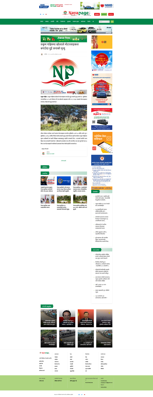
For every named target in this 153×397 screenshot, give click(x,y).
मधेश (71, 359)
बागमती (71, 362)
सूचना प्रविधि (88, 369)
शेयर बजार (87, 366)
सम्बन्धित (44, 173)
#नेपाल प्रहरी (63, 161)
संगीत (102, 362)
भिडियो (102, 369)
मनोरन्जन (83, 22)
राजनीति (52, 22)
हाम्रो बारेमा (41, 361)
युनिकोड (104, 14)
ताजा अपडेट (96, 250)
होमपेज (41, 22)
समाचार (47, 22)
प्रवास (56, 369)
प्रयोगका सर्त (41, 371)
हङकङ (97, 14)
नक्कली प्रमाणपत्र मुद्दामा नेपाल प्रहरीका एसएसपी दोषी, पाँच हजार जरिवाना (47, 189)
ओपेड (57, 22)
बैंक (86, 357)
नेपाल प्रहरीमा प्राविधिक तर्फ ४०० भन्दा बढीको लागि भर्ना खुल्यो (80, 207)
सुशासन (69, 22)
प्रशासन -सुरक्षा (76, 22)
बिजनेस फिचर (88, 364)
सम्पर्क (40, 366)
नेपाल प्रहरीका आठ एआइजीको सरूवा (45, 206)
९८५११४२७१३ (104, 381)
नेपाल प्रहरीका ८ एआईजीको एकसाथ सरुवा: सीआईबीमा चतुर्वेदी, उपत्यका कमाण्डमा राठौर (80, 190)
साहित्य (56, 359)
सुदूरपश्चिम (72, 371)
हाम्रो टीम (41, 364)
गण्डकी (71, 364)
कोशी (71, 357)
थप (93, 22)
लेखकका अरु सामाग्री (50, 154)
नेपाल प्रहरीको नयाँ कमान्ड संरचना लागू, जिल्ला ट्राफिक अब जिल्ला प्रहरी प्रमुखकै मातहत (64, 190)
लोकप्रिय (95, 192)
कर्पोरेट (86, 362)
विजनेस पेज (62, 22)
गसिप (102, 366)
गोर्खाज (88, 22)
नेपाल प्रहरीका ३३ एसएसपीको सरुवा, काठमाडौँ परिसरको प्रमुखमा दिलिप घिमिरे (63, 208)
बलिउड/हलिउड (104, 364)
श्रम (86, 371)
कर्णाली (71, 369)
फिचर (102, 359)
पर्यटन (86, 359)
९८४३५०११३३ (103, 387)
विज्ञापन (41, 368)
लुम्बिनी (71, 366)
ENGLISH (111, 14)
